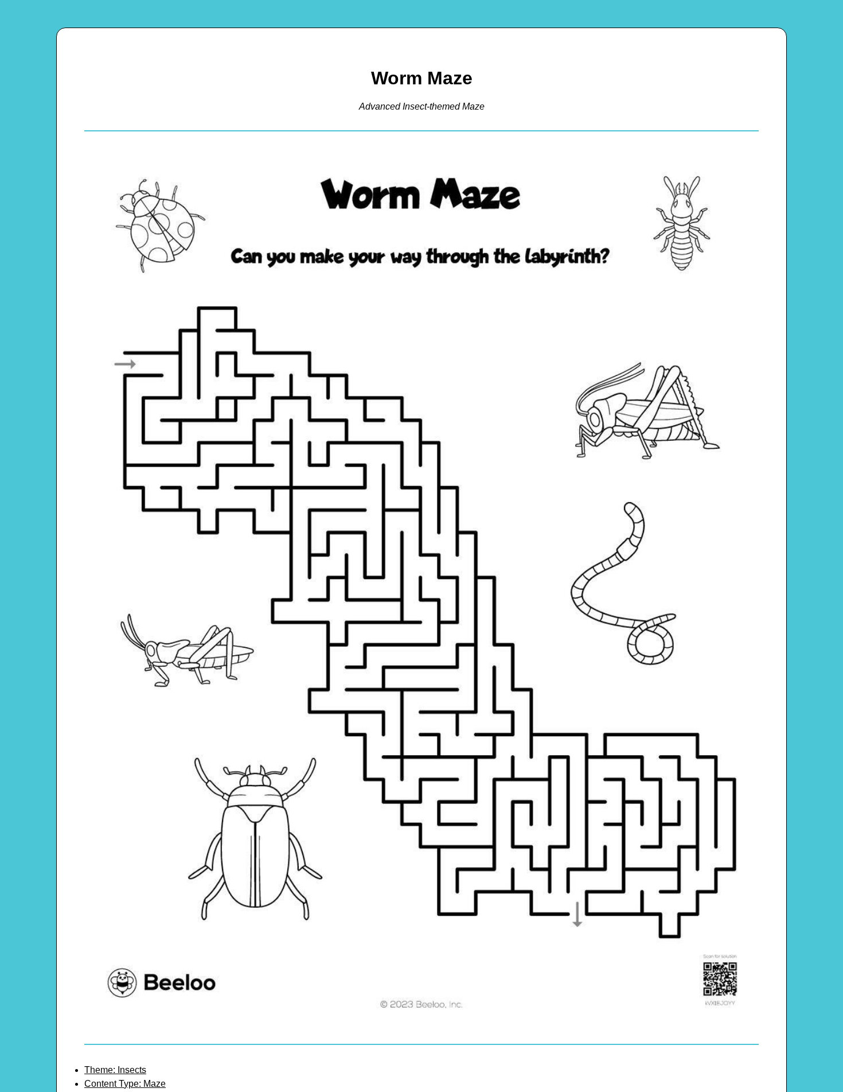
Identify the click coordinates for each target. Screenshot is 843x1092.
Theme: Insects (115, 1070)
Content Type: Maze (125, 1084)
